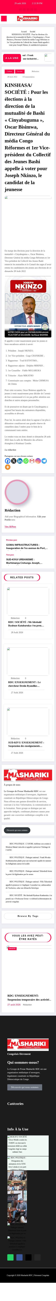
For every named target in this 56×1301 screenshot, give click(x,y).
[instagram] (31, 9)
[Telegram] (44, 461)
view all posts (10, 527)
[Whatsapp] (26, 461)
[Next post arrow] (49, 561)
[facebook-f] (20, 9)
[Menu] (4, 18)
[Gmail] (32, 461)
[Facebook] (7, 461)
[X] (13, 461)
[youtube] (35, 9)
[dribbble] (28, 9)
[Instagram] (38, 461)
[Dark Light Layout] (52, 19)
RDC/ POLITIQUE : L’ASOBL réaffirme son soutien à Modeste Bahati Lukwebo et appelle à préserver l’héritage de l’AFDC (28, 847)
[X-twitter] (28, 1268)
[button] (28, 1123)
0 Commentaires (28, 77)
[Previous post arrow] (49, 545)
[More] (7, 467)
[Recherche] (47, 19)
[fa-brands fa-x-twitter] (24, 9)
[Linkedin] (20, 461)
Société (19, 71)
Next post (10, 555)
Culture (9, 71)
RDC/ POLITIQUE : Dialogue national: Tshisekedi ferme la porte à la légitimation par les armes (29, 872)
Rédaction (35, 71)
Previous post (11, 540)
